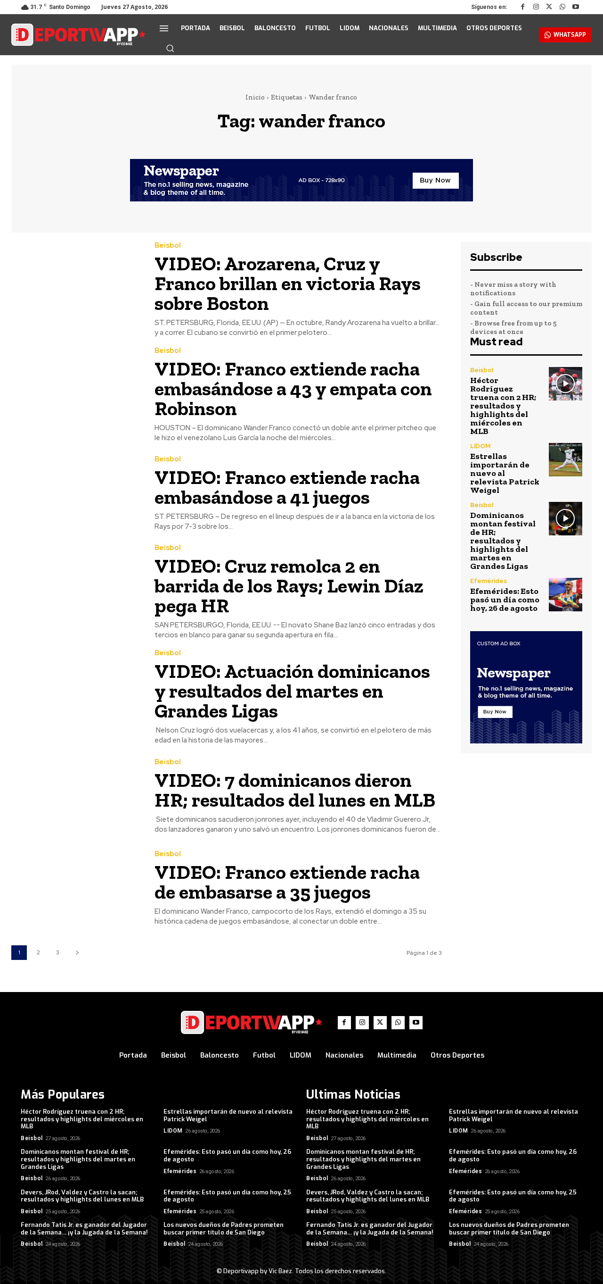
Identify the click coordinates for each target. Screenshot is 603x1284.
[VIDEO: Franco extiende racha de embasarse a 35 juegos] (75, 888)
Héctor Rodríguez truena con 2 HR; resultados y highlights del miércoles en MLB (503, 405)
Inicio (255, 97)
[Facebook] (523, 7)
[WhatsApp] (562, 7)
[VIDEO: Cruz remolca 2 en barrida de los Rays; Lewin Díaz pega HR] (75, 585)
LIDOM (480, 446)
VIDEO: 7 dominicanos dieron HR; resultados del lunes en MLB (295, 790)
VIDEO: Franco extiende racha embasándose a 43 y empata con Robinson (293, 388)
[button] (170, 48)
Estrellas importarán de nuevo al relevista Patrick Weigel (504, 473)
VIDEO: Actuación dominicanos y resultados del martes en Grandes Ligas (292, 691)
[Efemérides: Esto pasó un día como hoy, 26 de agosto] (565, 594)
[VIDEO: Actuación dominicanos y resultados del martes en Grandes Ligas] (75, 691)
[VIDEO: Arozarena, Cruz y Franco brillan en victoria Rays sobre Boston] (75, 283)
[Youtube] (575, 7)
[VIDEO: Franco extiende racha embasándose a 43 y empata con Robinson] (75, 388)
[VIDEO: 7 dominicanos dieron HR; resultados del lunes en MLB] (75, 796)
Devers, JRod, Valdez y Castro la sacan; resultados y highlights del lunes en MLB (82, 1196)
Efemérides (488, 581)
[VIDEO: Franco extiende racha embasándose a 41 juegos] (75, 493)
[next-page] (77, 952)
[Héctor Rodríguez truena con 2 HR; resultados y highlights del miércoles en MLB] (565, 383)
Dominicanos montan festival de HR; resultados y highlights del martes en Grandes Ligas (503, 540)
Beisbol (168, 245)
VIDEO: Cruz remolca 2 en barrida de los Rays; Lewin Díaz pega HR (289, 585)
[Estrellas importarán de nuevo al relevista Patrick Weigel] (565, 459)
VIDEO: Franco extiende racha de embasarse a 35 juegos (287, 882)
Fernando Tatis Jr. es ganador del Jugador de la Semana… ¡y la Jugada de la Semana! (84, 1228)
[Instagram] (536, 7)
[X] (549, 7)
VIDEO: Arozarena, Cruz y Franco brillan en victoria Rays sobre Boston (288, 283)
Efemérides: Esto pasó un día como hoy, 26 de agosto (504, 599)
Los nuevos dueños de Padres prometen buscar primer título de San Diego (223, 1228)
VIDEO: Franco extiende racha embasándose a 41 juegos (287, 487)
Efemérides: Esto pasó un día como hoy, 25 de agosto (227, 1196)
